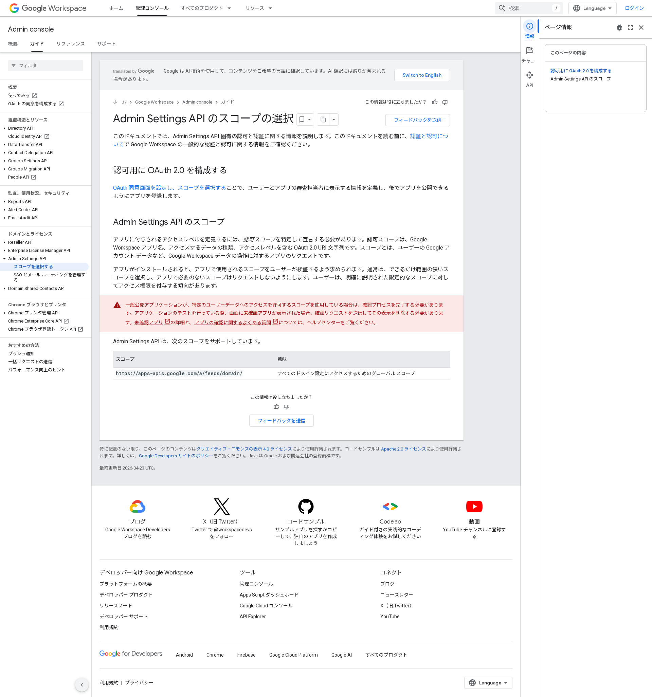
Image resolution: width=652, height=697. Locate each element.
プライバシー (139, 682)
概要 (13, 44)
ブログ (387, 584)
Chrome (215, 655)
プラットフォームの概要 (125, 584)
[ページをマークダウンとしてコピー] (323, 119)
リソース (255, 8)
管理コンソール (152, 8)
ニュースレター (396, 595)
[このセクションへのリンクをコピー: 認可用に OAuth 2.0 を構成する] (234, 171)
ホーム (116, 8)
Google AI (341, 655)
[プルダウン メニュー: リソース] (272, 8)
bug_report (619, 27)
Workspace (67, 8)
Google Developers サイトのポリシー (176, 455)
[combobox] (529, 8)
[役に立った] (435, 102)
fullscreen (630, 27)
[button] (44, 128)
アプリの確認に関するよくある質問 (232, 322)
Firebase (246, 655)
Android (184, 655)
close (641, 27)
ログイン (634, 8)
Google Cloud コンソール (266, 605)
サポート (106, 44)
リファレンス (70, 44)
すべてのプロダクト (202, 8)
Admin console (31, 29)
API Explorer (253, 616)
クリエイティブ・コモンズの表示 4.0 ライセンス (244, 449)
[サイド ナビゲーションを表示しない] (82, 685)
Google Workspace (154, 102)
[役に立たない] (445, 102)
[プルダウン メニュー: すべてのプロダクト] (231, 8)
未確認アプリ (148, 322)
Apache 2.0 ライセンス (403, 449)
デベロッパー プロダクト (126, 595)
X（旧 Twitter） (397, 605)
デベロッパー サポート (123, 616)
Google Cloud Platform (293, 655)
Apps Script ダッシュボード (269, 595)
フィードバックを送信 (417, 120)
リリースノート (115, 605)
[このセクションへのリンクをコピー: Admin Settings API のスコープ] (231, 223)
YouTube (390, 616)
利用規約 (109, 627)
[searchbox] (45, 65)
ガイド (37, 44)
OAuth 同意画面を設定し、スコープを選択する (169, 188)
